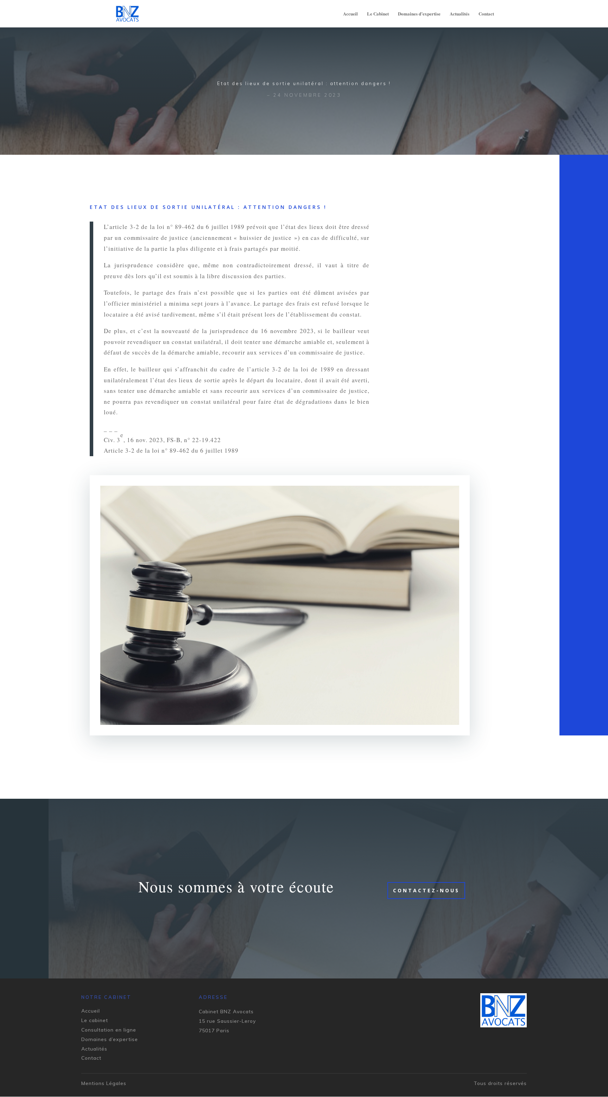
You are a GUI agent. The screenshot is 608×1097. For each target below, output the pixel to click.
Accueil (350, 14)
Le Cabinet (378, 14)
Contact (486, 14)
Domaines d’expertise (419, 14)
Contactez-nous (426, 890)
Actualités (459, 14)
